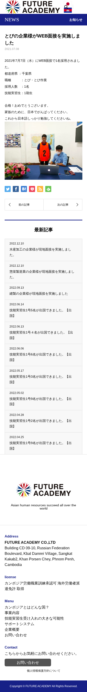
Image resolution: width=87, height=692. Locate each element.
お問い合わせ (16, 635)
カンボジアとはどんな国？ (27, 607)
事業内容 (12, 613)
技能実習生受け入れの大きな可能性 (34, 618)
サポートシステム (19, 624)
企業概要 (12, 629)
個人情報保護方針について (43, 670)
